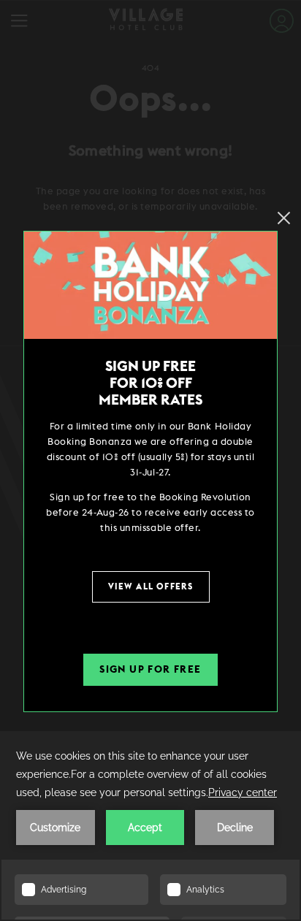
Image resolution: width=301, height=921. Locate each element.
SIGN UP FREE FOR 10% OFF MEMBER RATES (150, 383)
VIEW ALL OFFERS (151, 586)
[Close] (284, 218)
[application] (150, 826)
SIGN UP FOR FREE (150, 670)
